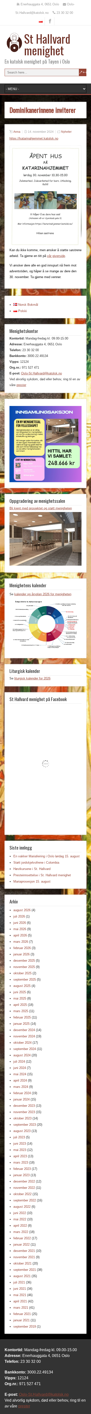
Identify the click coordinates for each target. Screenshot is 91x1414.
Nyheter (66, 131)
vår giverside (56, 256)
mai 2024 (19, 1074)
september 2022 (24, 1200)
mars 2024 (20, 1087)
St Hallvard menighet (47, 44)
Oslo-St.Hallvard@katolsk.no (41, 373)
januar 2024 (21, 1099)
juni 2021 (19, 1288)
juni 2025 (19, 992)
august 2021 (22, 1276)
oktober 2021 (22, 1263)
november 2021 (24, 1257)
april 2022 (20, 1225)
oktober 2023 (22, 1118)
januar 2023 (21, 1175)
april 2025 (20, 1005)
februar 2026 (22, 948)
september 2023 (24, 1124)
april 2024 (20, 1080)
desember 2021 (24, 1251)
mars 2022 (20, 1232)
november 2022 (24, 1188)
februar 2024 (22, 1093)
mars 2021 (20, 1307)
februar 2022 (22, 1238)
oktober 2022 (22, 1194)
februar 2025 (22, 1017)
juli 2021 (19, 1282)
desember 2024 (24, 1030)
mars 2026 (20, 941)
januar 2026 (21, 954)
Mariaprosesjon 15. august (31, 881)
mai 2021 (19, 1295)
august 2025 (22, 986)
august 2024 (22, 1055)
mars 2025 (20, 1011)
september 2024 (24, 1049)
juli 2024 (19, 1061)
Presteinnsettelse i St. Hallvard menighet (42, 875)
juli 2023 (19, 1137)
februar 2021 (22, 1314)
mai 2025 (19, 998)
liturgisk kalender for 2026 (32, 678)
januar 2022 (21, 1244)
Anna (16, 131)
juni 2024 (19, 1068)
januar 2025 (21, 1023)
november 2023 (24, 1112)
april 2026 (20, 935)
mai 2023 (19, 1150)
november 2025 (24, 967)
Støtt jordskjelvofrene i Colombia (36, 862)
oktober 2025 (22, 973)
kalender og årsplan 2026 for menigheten (42, 594)
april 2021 (20, 1301)
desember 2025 (24, 960)
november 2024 (24, 1036)
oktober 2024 (22, 1042)
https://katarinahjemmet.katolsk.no (33, 138)
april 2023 (20, 1156)
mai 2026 (19, 929)
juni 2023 (19, 1143)
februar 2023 (22, 1169)
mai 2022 (19, 1219)
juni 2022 (19, 1213)
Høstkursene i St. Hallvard (31, 869)
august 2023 (22, 1131)
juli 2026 (19, 916)
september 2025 (24, 979)
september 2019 (24, 1326)
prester (21, 385)
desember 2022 (24, 1181)
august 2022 (22, 1206)
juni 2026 (19, 923)
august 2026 (22, 910)
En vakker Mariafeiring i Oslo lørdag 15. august (46, 856)
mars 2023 (20, 1162)
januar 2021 (21, 1320)
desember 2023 (24, 1106)
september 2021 (24, 1270)
